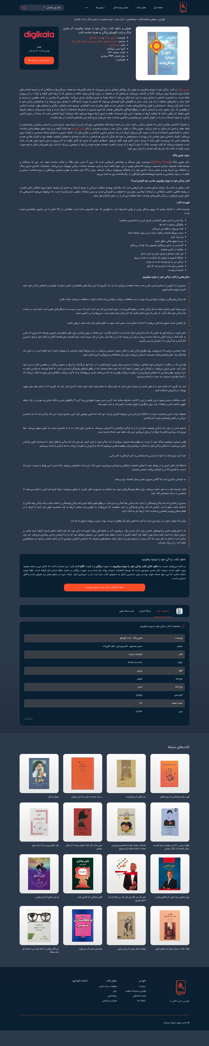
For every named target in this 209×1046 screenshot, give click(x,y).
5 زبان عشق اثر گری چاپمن (47, 897)
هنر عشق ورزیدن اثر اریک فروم (45, 845)
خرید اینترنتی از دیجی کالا (39, 60)
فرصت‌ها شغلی (139, 996)
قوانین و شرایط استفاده (136, 991)
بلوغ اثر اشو (54, 797)
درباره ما (142, 986)
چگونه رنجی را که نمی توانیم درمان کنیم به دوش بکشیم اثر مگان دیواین (171, 847)
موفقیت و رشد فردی (108, 986)
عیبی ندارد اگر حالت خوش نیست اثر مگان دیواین (84, 847)
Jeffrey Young (161, 162)
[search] (24, 7)
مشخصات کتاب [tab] (162, 611)
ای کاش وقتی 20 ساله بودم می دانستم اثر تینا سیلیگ (40, 950)
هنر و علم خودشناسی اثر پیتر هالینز (174, 797)
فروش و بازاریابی (109, 1000)
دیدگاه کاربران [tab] (145, 611)
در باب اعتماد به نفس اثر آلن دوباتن (86, 797)
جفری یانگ (110, 38)
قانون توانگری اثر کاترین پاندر (89, 897)
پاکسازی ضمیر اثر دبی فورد (90, 949)
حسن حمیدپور (111, 41)
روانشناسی (112, 996)
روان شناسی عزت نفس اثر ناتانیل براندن (172, 897)
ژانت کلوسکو (96, 38)
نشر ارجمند (114, 45)
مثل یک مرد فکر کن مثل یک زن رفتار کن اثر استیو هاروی (127, 899)
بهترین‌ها (99, 7)
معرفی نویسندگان (120, 7)
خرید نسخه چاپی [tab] (126, 611)
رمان (115, 991)
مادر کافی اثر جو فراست (136, 797)
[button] (86, 7)
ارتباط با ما (141, 1000)
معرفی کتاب (141, 7)
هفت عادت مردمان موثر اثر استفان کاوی (172, 949)
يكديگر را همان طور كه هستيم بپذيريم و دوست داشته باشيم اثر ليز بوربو (129, 847)
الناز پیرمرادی (94, 41)
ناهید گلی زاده (79, 41)
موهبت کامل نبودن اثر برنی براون (132, 949)
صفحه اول (158, 7)
